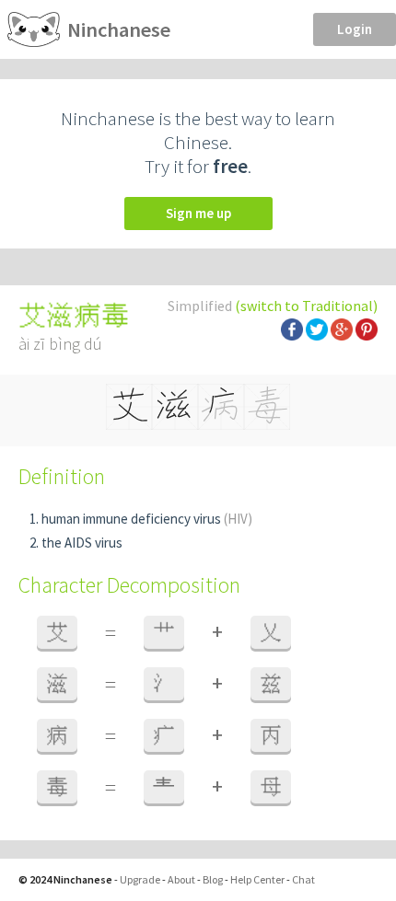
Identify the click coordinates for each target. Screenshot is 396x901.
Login (354, 29)
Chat (303, 879)
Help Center (257, 879)
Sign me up (198, 213)
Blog (213, 879)
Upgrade (140, 879)
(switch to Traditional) (306, 305)
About (181, 879)
